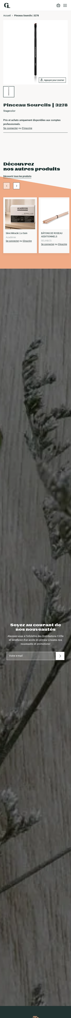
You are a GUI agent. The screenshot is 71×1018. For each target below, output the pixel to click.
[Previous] (6, 186)
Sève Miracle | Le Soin (16, 233)
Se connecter (10, 128)
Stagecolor (9, 110)
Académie (11, 237)
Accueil (7, 15)
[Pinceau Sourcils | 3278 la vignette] (8, 91)
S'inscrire (27, 128)
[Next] (16, 186)
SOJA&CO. (46, 240)
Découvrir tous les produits (17, 176)
